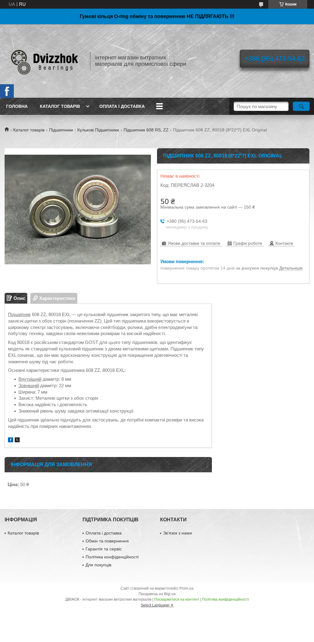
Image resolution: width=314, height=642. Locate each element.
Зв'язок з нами (177, 533)
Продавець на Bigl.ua (157, 594)
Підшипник (19, 314)
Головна (17, 106)
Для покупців (98, 564)
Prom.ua (186, 588)
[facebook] (10, 440)
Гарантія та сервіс (104, 548)
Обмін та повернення (107, 540)
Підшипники (61, 129)
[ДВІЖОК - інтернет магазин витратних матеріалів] (44, 61)
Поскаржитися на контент (176, 599)
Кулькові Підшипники (98, 129)
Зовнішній (28, 385)
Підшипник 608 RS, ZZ (146, 129)
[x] (17, 440)
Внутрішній (29, 379)
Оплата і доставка (122, 106)
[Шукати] (301, 106)
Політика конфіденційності (112, 556)
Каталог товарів (60, 106)
